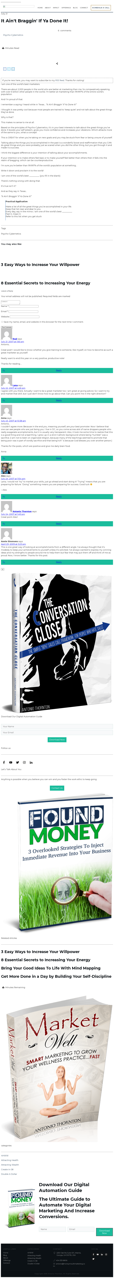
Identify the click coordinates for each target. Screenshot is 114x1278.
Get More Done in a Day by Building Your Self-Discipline (57, 978)
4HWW (4, 1155)
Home (5, 1253)
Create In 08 (7, 1169)
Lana (15, 385)
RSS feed (59, 80)
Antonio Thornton (22, 511)
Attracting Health (9, 1160)
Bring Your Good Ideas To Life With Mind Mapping (57, 969)
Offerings (6, 1260)
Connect (6, 1263)
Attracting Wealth (10, 1165)
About (5, 1258)
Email (4, 311)
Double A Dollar (9, 1174)
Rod (15, 339)
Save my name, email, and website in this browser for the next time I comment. (43, 322)
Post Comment (7, 327)
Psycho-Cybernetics (13, 35)
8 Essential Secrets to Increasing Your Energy (57, 278)
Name (4, 306)
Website (5, 316)
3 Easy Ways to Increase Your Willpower (57, 260)
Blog (5, 1255)
